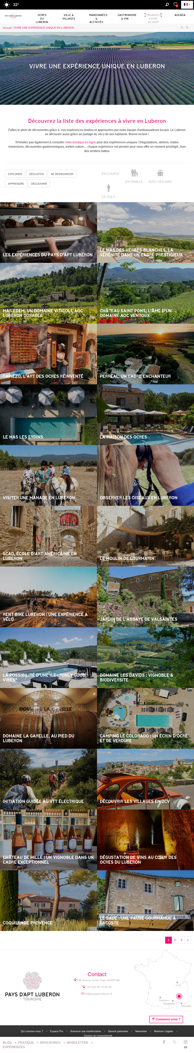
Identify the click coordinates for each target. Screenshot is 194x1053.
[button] (42, 16)
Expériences (14, 1047)
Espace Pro (57, 1031)
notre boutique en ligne (80, 142)
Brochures (50, 1042)
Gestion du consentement (98, 1035)
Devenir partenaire (118, 1031)
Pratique (26, 1042)
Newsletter (141, 1031)
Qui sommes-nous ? (32, 1031)
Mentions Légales (164, 1031)
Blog (7, 1042)
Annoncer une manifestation (86, 1031)
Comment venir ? (167, 1019)
